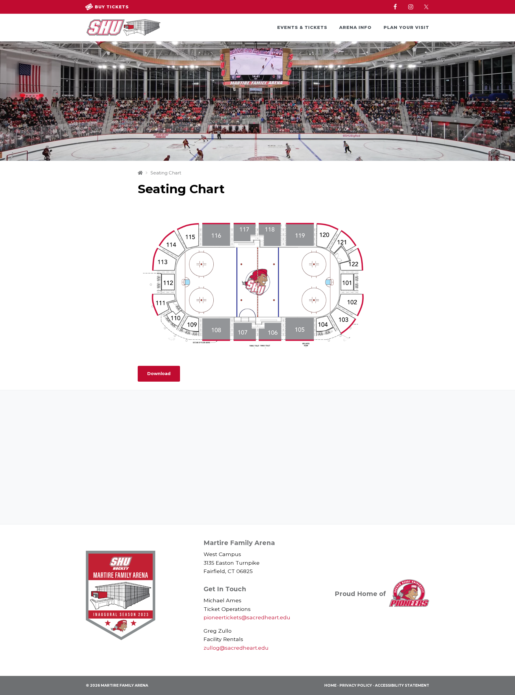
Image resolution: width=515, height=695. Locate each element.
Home (330, 685)
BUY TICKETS (111, 7)
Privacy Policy (355, 685)
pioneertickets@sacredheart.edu (247, 617)
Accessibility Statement (402, 685)
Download (158, 373)
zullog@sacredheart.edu (236, 648)
